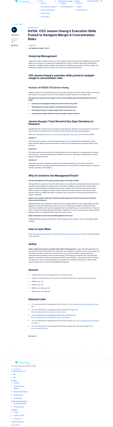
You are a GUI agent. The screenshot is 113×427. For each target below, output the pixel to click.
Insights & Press (82, 10)
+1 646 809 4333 (16, 369)
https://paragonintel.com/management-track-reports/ (48, 312)
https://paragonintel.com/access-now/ (69, 134)
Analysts (63, 3)
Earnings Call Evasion (48, 10)
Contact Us (17, 418)
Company (77, 1)
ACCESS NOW (95, 1)
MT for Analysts (19, 407)
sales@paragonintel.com (44, 134)
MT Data (43, 3)
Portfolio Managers (66, 6)
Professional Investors (65, 1)
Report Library (45, 13)
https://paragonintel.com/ (39, 328)
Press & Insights (18, 24)
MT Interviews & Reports (49, 6)
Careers (79, 6)
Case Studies (45, 16)
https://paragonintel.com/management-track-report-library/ (50, 317)
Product (40, 1)
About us (80, 3)
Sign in (89, 1)
